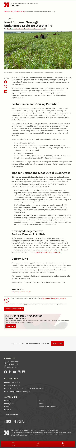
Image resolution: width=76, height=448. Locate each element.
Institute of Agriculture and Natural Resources (24, 3)
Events (6, 407)
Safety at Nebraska (57, 434)
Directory (7, 400)
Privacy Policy (48, 434)
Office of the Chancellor (48, 407)
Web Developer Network (47, 432)
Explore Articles (57, 343)
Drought (28, 291)
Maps (41, 400)
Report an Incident (12, 414)
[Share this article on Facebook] (5, 81)
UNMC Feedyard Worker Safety (16, 391)
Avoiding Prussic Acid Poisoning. (48, 252)
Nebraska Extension (12, 382)
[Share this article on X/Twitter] (5, 86)
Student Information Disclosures (19, 435)
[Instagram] (19, 372)
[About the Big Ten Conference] (7, 421)
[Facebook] (5, 372)
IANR (11, 11)
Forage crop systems (18, 291)
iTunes (25, 304)
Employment (9, 404)
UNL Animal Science (12, 385)
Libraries (7, 410)
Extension (16, 11)
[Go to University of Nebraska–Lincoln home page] (6, 4)
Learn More (10, 326)
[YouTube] (14, 372)
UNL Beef (15, 6)
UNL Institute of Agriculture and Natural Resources (24, 388)
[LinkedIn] (23, 372)
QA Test (56, 432)
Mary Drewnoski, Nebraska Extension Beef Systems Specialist (26, 29)
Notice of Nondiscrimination (37, 434)
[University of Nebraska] (19, 421)
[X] (10, 372)
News (41, 404)
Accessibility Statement (65, 432)
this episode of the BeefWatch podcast (53, 298)
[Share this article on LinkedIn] (5, 91)
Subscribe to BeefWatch (13, 308)
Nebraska (6, 11)
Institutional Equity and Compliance (20, 434)
